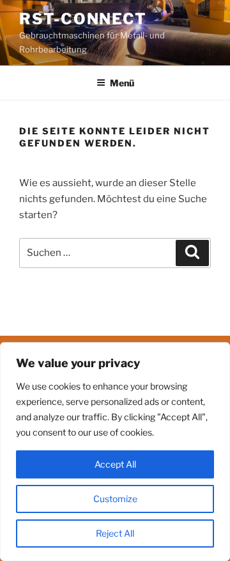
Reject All (115, 533)
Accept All (115, 464)
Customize (115, 498)
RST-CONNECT (83, 19)
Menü (122, 82)
